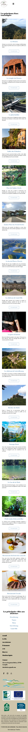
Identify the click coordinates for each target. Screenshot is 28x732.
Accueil (4, 635)
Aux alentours (6, 642)
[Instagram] (7, 673)
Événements (6, 645)
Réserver (5, 652)
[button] (13, 3)
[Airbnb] (11, 673)
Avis (3, 649)
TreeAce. (18, 729)
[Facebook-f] (3, 673)
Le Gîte (4, 639)
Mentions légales (7, 655)
